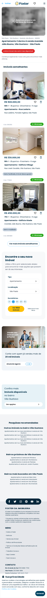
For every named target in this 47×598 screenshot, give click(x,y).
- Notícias (8, 535)
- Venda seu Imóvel (11, 539)
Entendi (40, 593)
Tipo (10, 277)
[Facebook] (9, 501)
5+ (25, 302)
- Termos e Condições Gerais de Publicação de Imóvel (21, 547)
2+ (13, 302)
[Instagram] (20, 501)
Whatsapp (38, 124)
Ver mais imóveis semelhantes (23, 243)
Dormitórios (13, 298)
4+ (21, 302)
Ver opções (11, 404)
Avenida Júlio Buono (27, 38)
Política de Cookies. (9, 589)
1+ (9, 302)
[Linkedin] (37, 501)
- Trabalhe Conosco (12, 551)
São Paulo (5, 38)
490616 (37, 38)
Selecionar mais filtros (33, 309)
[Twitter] (15, 501)
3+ (17, 302)
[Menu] (44, 3)
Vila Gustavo (14, 38)
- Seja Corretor (10, 554)
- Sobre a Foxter (10, 532)
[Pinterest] (26, 501)
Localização (13, 287)
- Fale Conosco (10, 558)
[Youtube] (32, 501)
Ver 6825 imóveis (16, 309)
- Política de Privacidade (13, 542)
